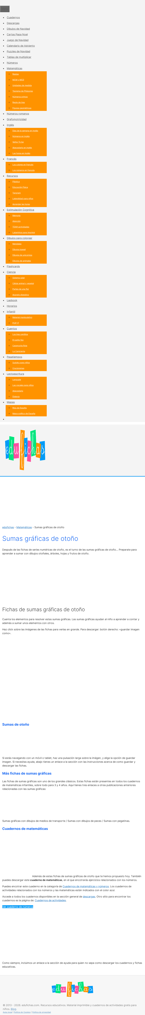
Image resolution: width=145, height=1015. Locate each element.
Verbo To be (18, 142)
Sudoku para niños (21, 362)
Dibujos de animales (21, 261)
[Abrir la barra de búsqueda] (1, 2)
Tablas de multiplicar (19, 57)
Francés (11, 158)
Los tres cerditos (20, 334)
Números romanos (18, 113)
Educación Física (20, 187)
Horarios (12, 305)
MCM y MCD (18, 79)
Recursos (12, 175)
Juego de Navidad (17, 40)
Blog (13, 1009)
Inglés (10, 124)
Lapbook (12, 300)
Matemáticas (14, 68)
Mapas (11, 402)
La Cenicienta (18, 351)
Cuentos (12, 328)
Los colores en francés (22, 164)
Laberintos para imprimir (23, 232)
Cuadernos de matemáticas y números (86, 886)
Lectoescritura (15, 373)
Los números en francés (23, 170)
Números (12, 62)
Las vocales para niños (23, 385)
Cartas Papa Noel (17, 34)
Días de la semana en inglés (25, 130)
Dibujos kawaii (19, 249)
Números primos (20, 96)
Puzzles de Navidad (18, 51)
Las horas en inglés (21, 153)
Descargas (13, 23)
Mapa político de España (23, 413)
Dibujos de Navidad (18, 28)
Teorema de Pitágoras (22, 91)
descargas (89, 896)
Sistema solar (18, 277)
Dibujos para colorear (19, 238)
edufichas (8, 527)
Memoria (16, 215)
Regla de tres (18, 102)
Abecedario (17, 391)
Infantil (11, 311)
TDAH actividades (20, 227)
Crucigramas (18, 368)
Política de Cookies (22, 1012)
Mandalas (16, 244)
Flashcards (13, 266)
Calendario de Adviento (21, 45)
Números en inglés (21, 136)
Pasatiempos (14, 356)
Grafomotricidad (16, 119)
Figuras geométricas (21, 108)
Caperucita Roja (19, 345)
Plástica (16, 181)
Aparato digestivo (20, 294)
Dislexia (16, 396)
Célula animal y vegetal (23, 283)
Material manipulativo (22, 317)
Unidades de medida (22, 85)
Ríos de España (19, 408)
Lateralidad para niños (22, 198)
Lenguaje (16, 379)
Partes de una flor (20, 289)
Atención (16, 221)
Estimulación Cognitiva (20, 209)
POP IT (15, 323)
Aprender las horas (21, 204)
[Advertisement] (72, 499)
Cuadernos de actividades (50, 900)
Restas (15, 74)
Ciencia (11, 272)
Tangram (16, 193)
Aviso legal (7, 1012)
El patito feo (18, 340)
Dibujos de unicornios (22, 255)
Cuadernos (13, 17)
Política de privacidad (41, 1012)
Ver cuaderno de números (17, 906)
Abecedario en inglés (22, 147)
